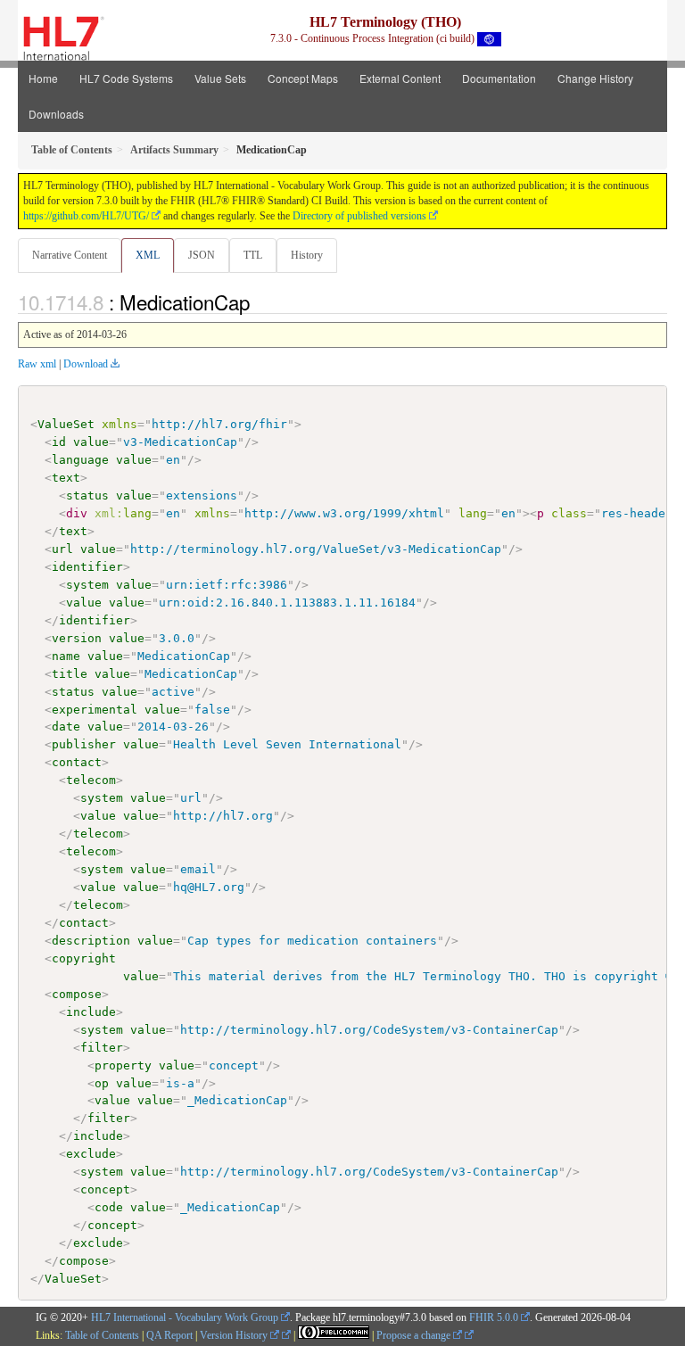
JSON (201, 255)
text (66, 477)
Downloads (56, 113)
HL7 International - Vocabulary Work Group (184, 1317)
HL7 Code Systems (126, 78)
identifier (87, 567)
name (66, 656)
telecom (91, 780)
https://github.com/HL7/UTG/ (86, 216)
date (66, 726)
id (59, 442)
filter (101, 1047)
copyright (84, 958)
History (307, 255)
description (91, 940)
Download (85, 364)
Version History (235, 1335)
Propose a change (414, 1335)
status (87, 495)
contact (77, 762)
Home (43, 78)
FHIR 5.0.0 (493, 1317)
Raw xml (37, 364)
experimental (94, 709)
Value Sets (220, 78)
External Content (400, 78)
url (62, 549)
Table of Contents (102, 1335)
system (87, 584)
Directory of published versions (359, 216)
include (91, 1012)
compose (77, 994)
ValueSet (66, 424)
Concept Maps (303, 78)
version (77, 638)
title (69, 674)
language (80, 460)
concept (105, 1189)
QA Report (169, 1335)
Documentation (499, 78)
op (102, 1083)
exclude (91, 1153)
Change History (595, 78)
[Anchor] (259, 301)
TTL (252, 255)
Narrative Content (69, 255)
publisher (84, 744)
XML (148, 255)
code (109, 1207)
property (123, 1065)
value (91, 442)
